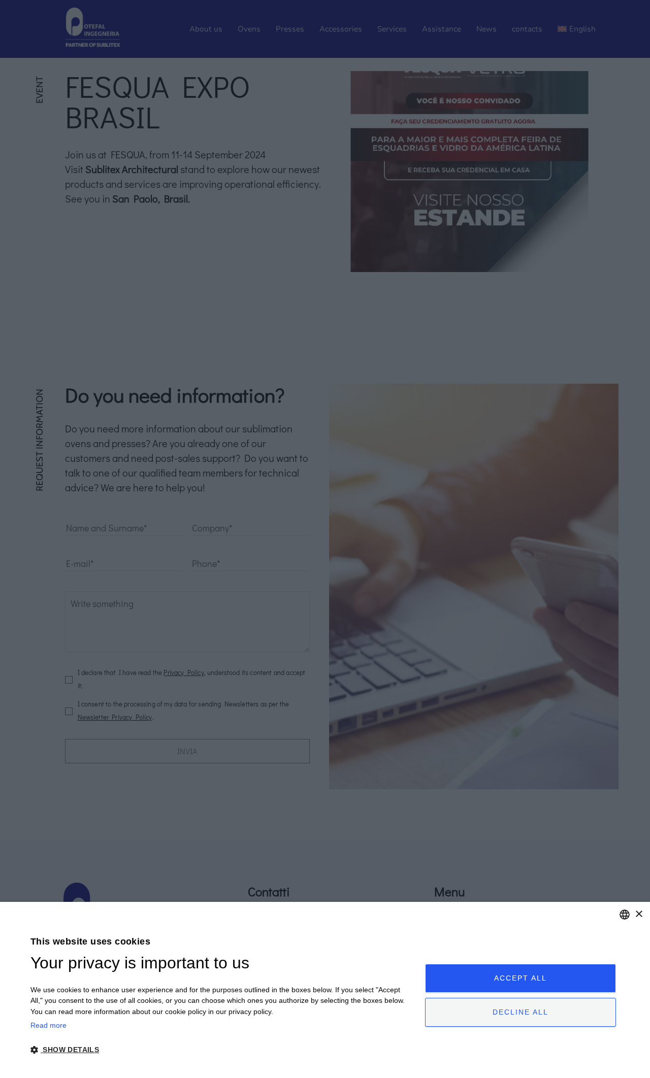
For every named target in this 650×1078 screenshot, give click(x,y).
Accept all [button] (520, 978)
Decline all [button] (520, 1012)
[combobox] (625, 914)
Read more (48, 1025)
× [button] (638, 914)
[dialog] (325, 990)
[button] (221, 1049)
